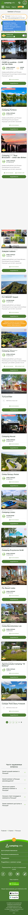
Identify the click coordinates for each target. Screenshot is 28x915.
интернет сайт (20, 172)
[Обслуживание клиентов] (19, 3)
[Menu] (2, 6)
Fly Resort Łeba (8, 588)
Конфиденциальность (14, 906)
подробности (14, 83)
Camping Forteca (9, 110)
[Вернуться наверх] (14, 840)
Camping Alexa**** (9, 351)
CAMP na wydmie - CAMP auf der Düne (12, 63)
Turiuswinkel (7, 397)
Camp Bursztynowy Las (12, 626)
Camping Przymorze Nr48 (12, 550)
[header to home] (8, 2)
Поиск (8, 7)
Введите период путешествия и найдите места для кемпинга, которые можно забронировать (14, 323)
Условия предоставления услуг (14, 909)
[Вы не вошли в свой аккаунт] (25, 3)
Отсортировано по (7, 31)
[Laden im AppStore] (14, 893)
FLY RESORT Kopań (10, 297)
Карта (14, 7)
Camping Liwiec (8, 512)
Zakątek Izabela (8, 251)
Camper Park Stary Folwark (13, 704)
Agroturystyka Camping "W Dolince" (13, 665)
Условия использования (14, 903)
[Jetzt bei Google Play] (14, 897)
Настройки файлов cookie (14, 907)
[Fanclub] (21, 7)
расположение (15, 79)
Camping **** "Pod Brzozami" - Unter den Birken (14, 156)
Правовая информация (14, 904)
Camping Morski (8, 436)
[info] (14, 36)
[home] (14, 845)
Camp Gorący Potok (10, 474)
